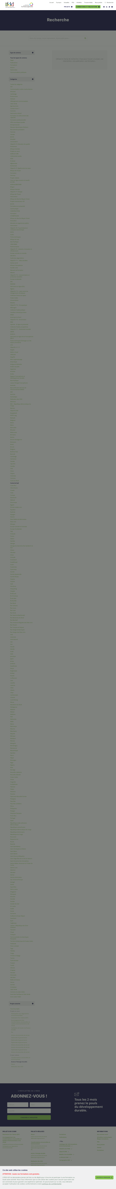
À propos (58, 2)
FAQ (73, 2)
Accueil (52, 2)
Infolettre (79, 2)
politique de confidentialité (51, 1184)
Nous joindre (98, 2)
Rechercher (110, 2)
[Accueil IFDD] (10, 5)
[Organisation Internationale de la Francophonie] (27, 5)
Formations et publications (86, 7)
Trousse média (88, 2)
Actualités (66, 2)
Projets (67, 7)
